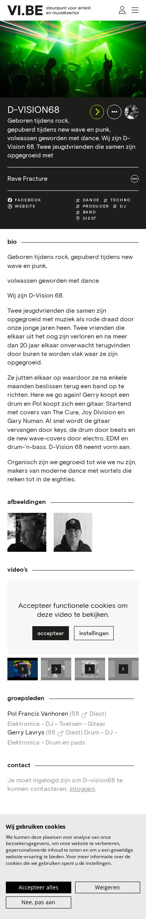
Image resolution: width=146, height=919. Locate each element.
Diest (90, 218)
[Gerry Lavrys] (73, 532)
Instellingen (94, 633)
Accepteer (50, 633)
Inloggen (82, 789)
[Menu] (134, 10)
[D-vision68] (132, 112)
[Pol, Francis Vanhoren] (26, 532)
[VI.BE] (49, 10)
